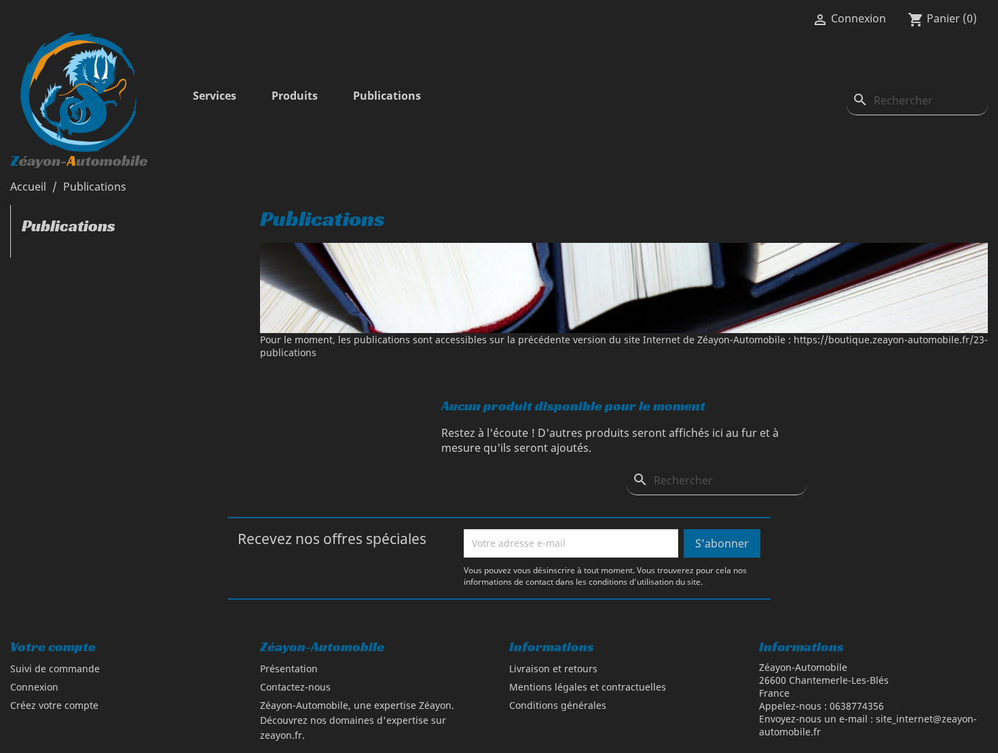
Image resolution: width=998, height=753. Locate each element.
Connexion (34, 686)
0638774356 (857, 705)
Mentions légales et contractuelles (587, 686)
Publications (387, 95)
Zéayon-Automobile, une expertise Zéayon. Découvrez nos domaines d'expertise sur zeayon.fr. (357, 720)
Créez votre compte (54, 705)
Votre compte (53, 646)
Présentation (289, 668)
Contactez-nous (295, 686)
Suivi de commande (55, 668)
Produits (295, 95)
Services (214, 95)
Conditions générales (557, 705)
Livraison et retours (553, 668)
